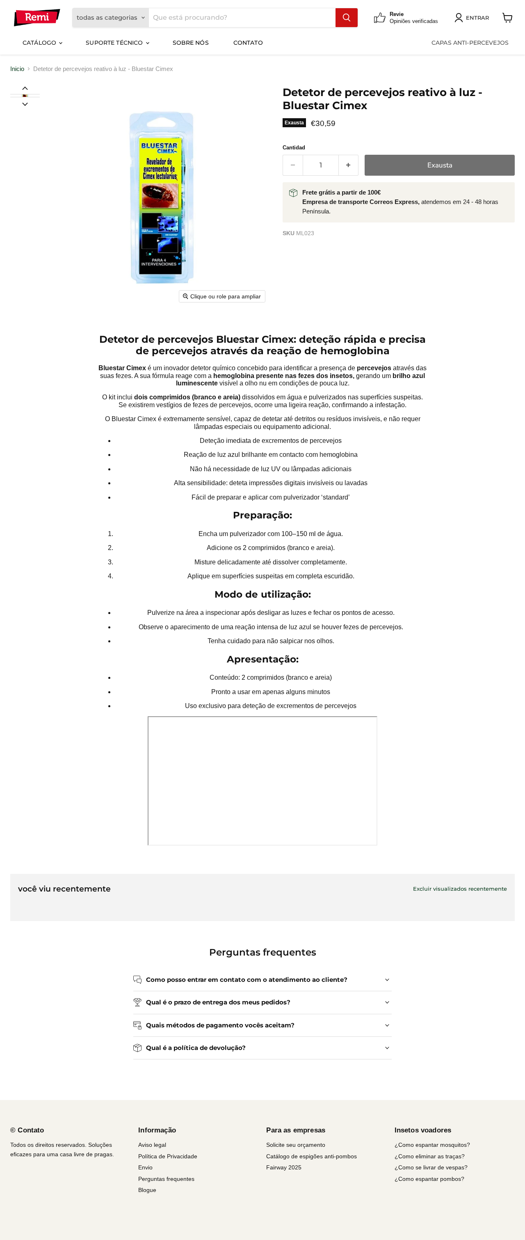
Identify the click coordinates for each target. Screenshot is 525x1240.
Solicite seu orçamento (295, 1144)
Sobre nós (191, 42)
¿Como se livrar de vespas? (431, 1167)
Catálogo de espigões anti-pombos (311, 1156)
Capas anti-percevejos (470, 42)
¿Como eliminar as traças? (430, 1156)
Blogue (147, 1190)
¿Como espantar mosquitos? (432, 1144)
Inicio (17, 68)
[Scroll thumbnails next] (25, 103)
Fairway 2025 (283, 1167)
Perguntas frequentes (166, 1179)
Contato (248, 42)
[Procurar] (347, 17)
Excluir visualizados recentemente (460, 889)
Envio (145, 1167)
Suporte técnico (115, 42)
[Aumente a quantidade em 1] (349, 165)
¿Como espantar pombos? (429, 1179)
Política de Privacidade (167, 1156)
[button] (24, 96)
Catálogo (40, 42)
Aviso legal (152, 1144)
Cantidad (294, 147)
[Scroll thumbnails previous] (25, 87)
